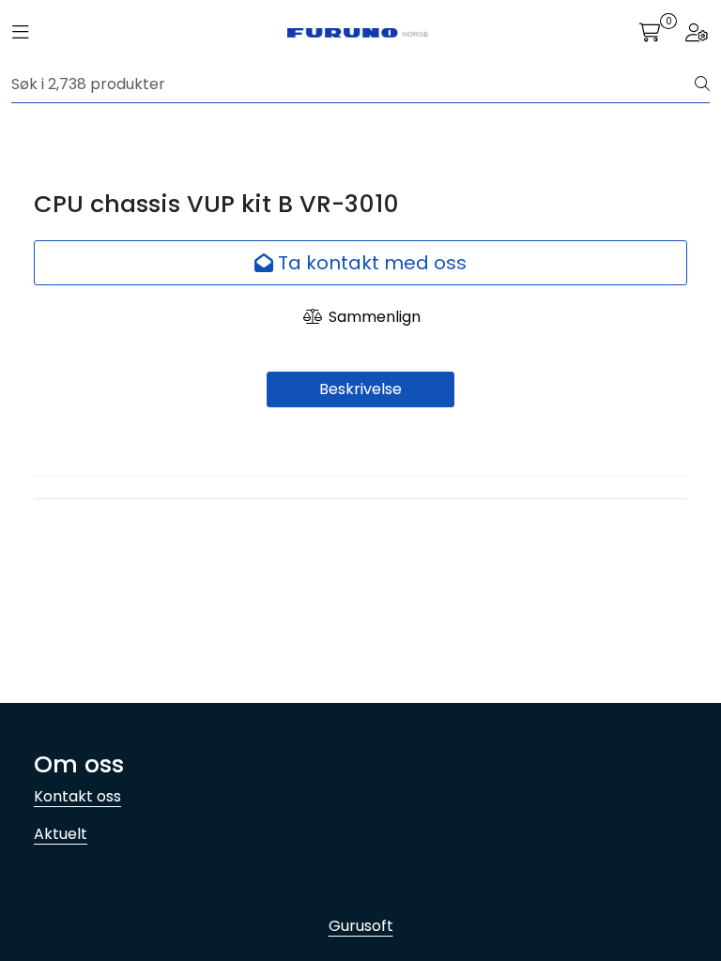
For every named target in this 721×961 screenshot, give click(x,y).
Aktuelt (60, 834)
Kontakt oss (77, 796)
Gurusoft (361, 926)
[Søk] (702, 84)
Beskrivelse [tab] (360, 389)
